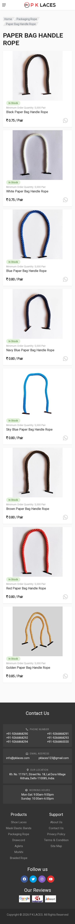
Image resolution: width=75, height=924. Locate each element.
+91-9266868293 (58, 737)
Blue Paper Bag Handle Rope (26, 271)
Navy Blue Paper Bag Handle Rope (30, 350)
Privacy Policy (56, 834)
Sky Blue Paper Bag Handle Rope (29, 429)
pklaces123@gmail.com (54, 758)
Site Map (56, 846)
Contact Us (56, 828)
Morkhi (18, 852)
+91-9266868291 (58, 733)
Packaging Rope (27, 19)
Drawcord (18, 840)
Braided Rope (18, 858)
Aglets (19, 846)
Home (8, 19)
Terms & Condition (56, 840)
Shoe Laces (19, 822)
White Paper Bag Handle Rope (27, 191)
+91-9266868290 (17, 733)
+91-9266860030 (58, 741)
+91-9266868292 (17, 737)
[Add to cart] (65, 120)
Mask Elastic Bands (18, 828)
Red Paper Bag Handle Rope (26, 588)
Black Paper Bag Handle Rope (27, 112)
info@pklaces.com (18, 758)
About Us (56, 822)
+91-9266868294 (17, 741)
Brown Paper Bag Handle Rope (27, 509)
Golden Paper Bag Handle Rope (28, 668)
